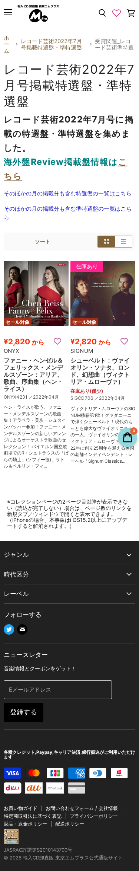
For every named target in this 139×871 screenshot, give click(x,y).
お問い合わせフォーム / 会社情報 (82, 808)
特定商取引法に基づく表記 (33, 816)
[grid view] (106, 242)
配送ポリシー (69, 824)
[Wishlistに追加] (57, 341)
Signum (81, 350)
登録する (23, 712)
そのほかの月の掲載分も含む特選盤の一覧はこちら (68, 193)
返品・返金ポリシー (25, 824)
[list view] (123, 242)
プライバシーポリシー (94, 816)
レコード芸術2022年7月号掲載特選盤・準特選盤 (51, 44)
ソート (42, 242)
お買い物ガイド (20, 808)
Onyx (12, 350)
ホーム (6, 44)
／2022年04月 (44, 397)
